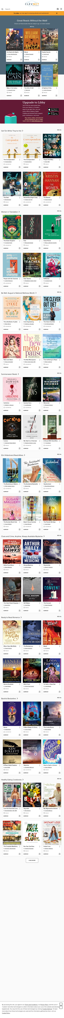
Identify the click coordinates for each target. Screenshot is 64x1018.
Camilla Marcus (48, 810)
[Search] (2, 9)
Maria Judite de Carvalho (51, 243)
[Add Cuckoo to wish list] (19, 449)
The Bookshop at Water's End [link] (11, 484)
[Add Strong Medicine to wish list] (39, 573)
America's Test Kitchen (10, 848)
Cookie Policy (6, 1013)
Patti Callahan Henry (10, 486)
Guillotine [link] (6, 403)
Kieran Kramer (8, 648)
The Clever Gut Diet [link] (49, 322)
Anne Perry (7, 605)
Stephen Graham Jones (30, 443)
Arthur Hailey (28, 567)
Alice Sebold (48, 729)
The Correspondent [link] (9, 159)
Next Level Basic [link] (8, 360)
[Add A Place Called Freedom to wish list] (19, 773)
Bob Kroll (28, 90)
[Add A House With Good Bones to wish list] (59, 449)
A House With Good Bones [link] (51, 441)
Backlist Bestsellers (8, 699)
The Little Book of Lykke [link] (10, 322)
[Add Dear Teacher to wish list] (39, 286)
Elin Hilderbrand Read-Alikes (12, 455)
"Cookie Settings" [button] (47, 1009)
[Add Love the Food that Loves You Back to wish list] (19, 816)
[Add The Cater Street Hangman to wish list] (19, 611)
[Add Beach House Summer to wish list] (39, 530)
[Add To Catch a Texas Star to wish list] (59, 692)
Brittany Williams (49, 848)
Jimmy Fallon (28, 729)
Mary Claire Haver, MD (30, 362)
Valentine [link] (26, 765)
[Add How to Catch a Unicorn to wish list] (59, 773)
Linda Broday (48, 686)
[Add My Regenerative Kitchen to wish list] (59, 816)
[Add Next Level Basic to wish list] (19, 367)
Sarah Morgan (28, 524)
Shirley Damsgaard (29, 686)
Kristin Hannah (48, 199)
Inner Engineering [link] (29, 322)
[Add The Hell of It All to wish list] (39, 96)
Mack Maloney (8, 567)
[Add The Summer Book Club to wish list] (19, 530)
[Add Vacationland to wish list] (59, 492)
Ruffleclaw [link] (46, 279)
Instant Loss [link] (47, 846)
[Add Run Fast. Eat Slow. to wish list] (39, 854)
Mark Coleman (48, 362)
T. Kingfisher (48, 443)
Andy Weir (47, 161)
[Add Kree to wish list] (39, 248)
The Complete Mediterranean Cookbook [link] (11, 846)
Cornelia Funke (8, 243)
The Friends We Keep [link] (50, 522)
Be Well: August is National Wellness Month (18, 293)
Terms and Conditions (31, 1005)
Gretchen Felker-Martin (10, 443)
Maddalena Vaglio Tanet (30, 280)
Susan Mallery (8, 524)
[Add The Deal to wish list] (19, 205)
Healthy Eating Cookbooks (11, 780)
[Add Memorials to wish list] (59, 411)
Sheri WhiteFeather (12, 54)
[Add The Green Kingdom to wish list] (19, 248)
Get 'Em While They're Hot (11, 131)
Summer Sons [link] (27, 403)
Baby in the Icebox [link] (12, 88)
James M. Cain (11, 90)
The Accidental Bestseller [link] (31, 484)
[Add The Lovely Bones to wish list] (59, 735)
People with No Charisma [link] (11, 279)
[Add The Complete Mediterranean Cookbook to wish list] (19, 854)
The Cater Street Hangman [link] (11, 603)
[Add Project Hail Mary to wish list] (59, 167)
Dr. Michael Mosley (49, 324)
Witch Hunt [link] (27, 684)
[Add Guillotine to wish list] (19, 411)
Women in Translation (9, 212)
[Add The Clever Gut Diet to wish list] (59, 329)
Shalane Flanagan (29, 848)
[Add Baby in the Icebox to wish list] (21, 96)
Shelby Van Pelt (28, 199)
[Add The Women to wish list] (59, 205)
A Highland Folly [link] (47, 88)
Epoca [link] (5, 727)
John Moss (27, 605)
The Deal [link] (6, 197)
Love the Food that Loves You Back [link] (11, 808)
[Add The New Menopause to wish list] (39, 367)
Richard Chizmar (49, 405)
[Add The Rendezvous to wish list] (39, 654)
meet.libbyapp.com (37, 121)
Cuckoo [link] (6, 441)
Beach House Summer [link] (30, 522)
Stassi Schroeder (9, 362)
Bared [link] (45, 646)
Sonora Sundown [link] (8, 684)
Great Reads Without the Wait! (32, 20)
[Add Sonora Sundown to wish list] (19, 692)
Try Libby (16, 13)
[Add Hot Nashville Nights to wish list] (21, 60)
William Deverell (29, 54)
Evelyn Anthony (28, 648)
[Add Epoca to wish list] (19, 735)
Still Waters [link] (27, 603)
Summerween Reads (9, 374)
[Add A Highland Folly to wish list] (56, 96)
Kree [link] (25, 241)
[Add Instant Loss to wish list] (59, 854)
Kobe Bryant (8, 729)
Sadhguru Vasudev (29, 324)
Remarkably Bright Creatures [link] (31, 197)
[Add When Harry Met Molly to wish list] (19, 654)
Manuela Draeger (29, 243)
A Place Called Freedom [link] (10, 765)
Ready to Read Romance (10, 617)
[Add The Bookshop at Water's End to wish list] (19, 492)
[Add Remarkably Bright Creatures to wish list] (39, 205)
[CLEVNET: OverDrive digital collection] (32, 3)
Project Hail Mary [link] (48, 159)
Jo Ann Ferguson (47, 90)
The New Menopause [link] (30, 360)
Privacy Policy (44, 1005)
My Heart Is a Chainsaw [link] (30, 441)
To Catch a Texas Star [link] (50, 684)
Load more (32, 860)
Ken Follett (7, 767)
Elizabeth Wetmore (29, 767)
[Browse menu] (61, 9)
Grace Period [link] (47, 241)
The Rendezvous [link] (28, 646)
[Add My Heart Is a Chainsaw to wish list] (39, 449)
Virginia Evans (8, 161)
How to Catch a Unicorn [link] (50, 765)
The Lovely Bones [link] (49, 727)
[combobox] (28, 9)
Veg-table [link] (26, 808)
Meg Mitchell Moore (49, 486)
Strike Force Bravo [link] (9, 565)
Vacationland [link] (47, 484)
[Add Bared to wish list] (59, 654)
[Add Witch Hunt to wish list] (39, 692)
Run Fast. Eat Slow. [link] (29, 846)
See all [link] (32, 26)
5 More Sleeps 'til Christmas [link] (31, 727)
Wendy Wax (27, 486)
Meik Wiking (8, 324)
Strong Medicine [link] (28, 565)
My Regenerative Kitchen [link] (51, 808)
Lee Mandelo (28, 405)
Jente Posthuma (9, 280)
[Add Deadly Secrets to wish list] (56, 60)
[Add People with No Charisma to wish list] (19, 286)
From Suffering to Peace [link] (50, 360)
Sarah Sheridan (48, 605)
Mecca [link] (26, 52)
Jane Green (47, 524)
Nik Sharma (27, 810)
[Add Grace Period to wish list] (59, 248)
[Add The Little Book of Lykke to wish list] (19, 329)
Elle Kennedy (8, 199)
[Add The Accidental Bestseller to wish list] (39, 492)
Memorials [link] (46, 403)
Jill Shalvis (47, 648)
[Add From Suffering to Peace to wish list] (59, 367)
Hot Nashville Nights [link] (12, 52)
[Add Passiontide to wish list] (59, 573)
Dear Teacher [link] (27, 279)
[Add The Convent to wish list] (59, 611)
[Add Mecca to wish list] (39, 60)
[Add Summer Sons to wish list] (39, 411)
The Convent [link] (47, 603)
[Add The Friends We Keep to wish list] (59, 530)
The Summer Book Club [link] (10, 522)
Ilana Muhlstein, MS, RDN (11, 810)
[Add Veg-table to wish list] (39, 816)
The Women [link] (47, 197)
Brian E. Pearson (49, 567)
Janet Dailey (8, 686)
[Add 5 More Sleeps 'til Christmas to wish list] (39, 735)
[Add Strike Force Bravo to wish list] (19, 573)
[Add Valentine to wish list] (39, 773)
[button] (21, 52)
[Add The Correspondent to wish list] (19, 167)
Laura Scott (46, 54)
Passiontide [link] (47, 565)
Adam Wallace (48, 767)
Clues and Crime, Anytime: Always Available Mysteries (22, 536)
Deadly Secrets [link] (46, 52)
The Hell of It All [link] (29, 88)
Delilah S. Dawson (9, 405)
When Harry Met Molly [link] (10, 646)
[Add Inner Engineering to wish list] (39, 329)
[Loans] (57, 9)
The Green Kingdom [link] (9, 241)
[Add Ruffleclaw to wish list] (59, 286)
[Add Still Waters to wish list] (39, 611)
